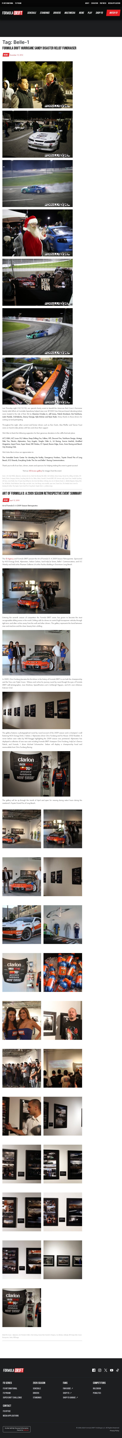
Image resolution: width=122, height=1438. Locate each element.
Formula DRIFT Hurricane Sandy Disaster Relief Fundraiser (39, 48)
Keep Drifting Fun (27, 481)
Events (3, 476)
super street (52, 483)
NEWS (81, 13)
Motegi (77, 481)
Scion (33, 483)
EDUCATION (94, 3)
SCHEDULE (31, 13)
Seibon (11, 1337)
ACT (8, 476)
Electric (8, 478)
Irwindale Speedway (77, 478)
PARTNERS (103, 3)
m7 (54, 481)
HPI (55, 478)
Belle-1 (45, 476)
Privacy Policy (114, 1431)
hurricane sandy (60, 478)
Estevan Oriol (41, 1335)
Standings (37, 1397)
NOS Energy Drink (73, 1335)
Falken (35, 478)
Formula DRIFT (50, 478)
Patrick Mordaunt (15, 483)
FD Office (7, 1411)
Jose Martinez (59, 1335)
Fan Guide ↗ (68, 1388)
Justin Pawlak (11, 481)
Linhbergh (66, 1335)
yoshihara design (48, 486)
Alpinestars (18, 476)
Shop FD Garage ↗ (70, 1397)
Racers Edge (22, 483)
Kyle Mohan (40, 481)
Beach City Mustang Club (37, 476)
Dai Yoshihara (51, 476)
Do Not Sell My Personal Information (16, 1429)
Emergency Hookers (15, 478)
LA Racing (46, 481)
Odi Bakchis (7, 483)
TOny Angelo (16, 486)
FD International (10, 1388)
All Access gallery (35, 471)
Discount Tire (66, 476)
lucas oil (51, 481)
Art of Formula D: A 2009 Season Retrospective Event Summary (42, 493)
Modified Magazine (70, 481)
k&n (16, 481)
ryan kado (28, 483)
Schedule (37, 1388)
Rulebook (97, 1388)
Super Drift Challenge (12, 1397)
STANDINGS (44, 13)
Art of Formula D (23, 1335)
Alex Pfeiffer (12, 476)
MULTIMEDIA (69, 13)
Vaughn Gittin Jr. (40, 486)
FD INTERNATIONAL (7, 3)
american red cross (26, 476)
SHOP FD (99, 13)
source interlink (45, 483)
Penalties (97, 1393)
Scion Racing (38, 483)
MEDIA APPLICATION (114, 3)
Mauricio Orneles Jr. (60, 481)
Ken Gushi (34, 481)
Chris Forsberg (34, 1335)
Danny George (58, 476)
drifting (71, 476)
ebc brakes (76, 476)
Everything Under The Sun (26, 478)
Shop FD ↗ (67, 1393)
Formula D (43, 478)
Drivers (36, 1393)
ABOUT (87, 3)
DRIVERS (57, 13)
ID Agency (10, 559)
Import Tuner (68, 478)
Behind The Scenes (6, 1335)
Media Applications (11, 1415)
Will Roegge (16, 1337)
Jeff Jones (4, 481)
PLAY (90, 13)
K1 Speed (20, 481)
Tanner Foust (59, 483)
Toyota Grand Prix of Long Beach (27, 486)
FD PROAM (18, 3)
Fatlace (39, 478)
